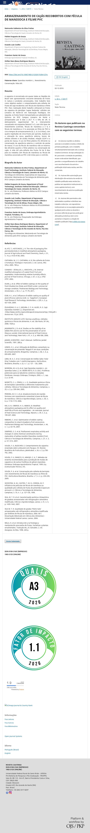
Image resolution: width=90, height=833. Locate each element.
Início (6, 9)
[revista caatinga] (7, 793)
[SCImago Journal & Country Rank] (18, 705)
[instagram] (10, 793)
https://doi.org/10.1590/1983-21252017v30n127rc (28, 74)
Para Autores (9, 723)
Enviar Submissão (13, 541)
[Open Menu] (4, 2)
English (8, 753)
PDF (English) (63, 77)
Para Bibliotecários (11, 726)
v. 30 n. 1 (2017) (26, 9)
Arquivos (14, 9)
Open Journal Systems (13, 736)
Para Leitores (9, 719)
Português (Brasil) (12, 750)
